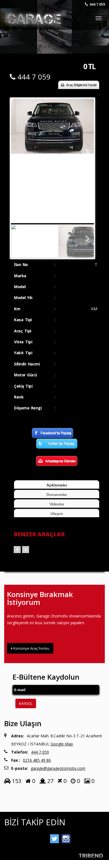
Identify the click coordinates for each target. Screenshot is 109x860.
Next (85, 152)
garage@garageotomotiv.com (58, 768)
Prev (17, 549)
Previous (19, 152)
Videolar (56, 504)
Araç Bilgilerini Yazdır (81, 85)
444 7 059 (97, 4)
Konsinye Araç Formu (31, 648)
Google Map (62, 744)
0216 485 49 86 (37, 760)
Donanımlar (56, 494)
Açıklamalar (56, 485)
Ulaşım (57, 513)
